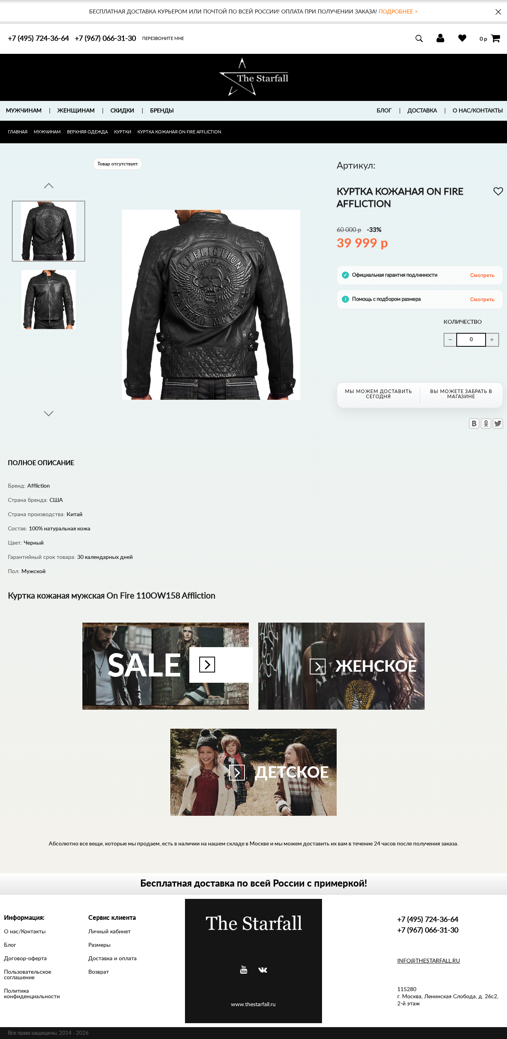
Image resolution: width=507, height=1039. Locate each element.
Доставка (422, 111)
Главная (17, 132)
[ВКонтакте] (474, 423)
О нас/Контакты (478, 111)
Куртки (122, 132)
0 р (483, 39)
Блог (384, 111)
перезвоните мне (163, 38)
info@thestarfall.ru (428, 961)
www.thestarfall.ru (253, 1004)
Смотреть (482, 275)
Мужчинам (47, 132)
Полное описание (41, 463)
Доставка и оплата (112, 958)
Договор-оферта (25, 958)
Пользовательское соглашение (27, 974)
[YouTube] (243, 970)
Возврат (98, 972)
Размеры (99, 945)
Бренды (162, 111)
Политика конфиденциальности (32, 993)
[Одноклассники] (486, 423)
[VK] (262, 970)
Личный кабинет (109, 932)
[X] (498, 423)
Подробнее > (398, 12)
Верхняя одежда (87, 132)
